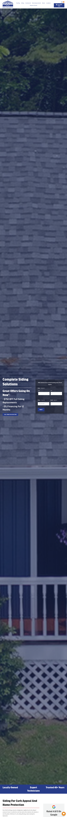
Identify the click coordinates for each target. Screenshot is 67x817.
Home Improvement (36, 3)
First (39, 390)
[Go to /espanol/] (59, 2)
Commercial (28, 3)
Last (51, 390)
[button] (64, 814)
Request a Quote (33, 5)
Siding (22, 3)
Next (41, 409)
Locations (48, 3)
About (43, 3)
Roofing (18, 3)
